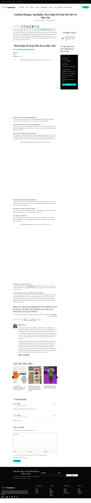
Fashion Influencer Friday (43, 11)
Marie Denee (38, 20)
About (3, 1)
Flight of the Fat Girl (45, 29)
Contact (18, 1)
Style (27, 7)
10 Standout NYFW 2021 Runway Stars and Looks (50, 386)
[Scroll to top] (3, 500)
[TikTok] (17, 497)
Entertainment (44, 7)
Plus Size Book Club (66, 492)
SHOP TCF (85, 7)
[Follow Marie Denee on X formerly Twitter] (22, 355)
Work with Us (8, 1)
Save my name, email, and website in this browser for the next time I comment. (30, 455)
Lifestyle (37, 7)
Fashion (79, 488)
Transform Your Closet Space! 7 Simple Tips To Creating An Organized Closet (34, 388)
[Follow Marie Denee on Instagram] (24, 355)
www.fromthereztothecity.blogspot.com (25, 49)
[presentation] (19, 375)
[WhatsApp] (35, 26)
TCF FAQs (37, 491)
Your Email (64, 64)
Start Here (21, 7)
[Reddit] (30, 26)
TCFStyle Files (80, 492)
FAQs (14, 1)
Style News (51, 11)
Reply (55, 404)
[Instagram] (7, 497)
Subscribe (69, 84)
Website (45, 451)
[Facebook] (22, 26)
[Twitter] (5, 497)
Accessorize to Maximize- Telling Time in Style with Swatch (19, 387)
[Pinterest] (32, 26)
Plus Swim (65, 488)
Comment (16, 434)
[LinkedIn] (27, 26)
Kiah (18, 403)
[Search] (75, 27)
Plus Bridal (65, 490)
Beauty (51, 490)
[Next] (57, 377)
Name (15, 451)
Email (30, 451)
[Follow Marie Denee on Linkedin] (26, 355)
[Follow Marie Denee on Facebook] (19, 355)
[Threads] (10, 497)
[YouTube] (12, 497)
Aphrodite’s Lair (31, 286)
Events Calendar (68, 7)
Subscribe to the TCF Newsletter (20, 457)
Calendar (65, 491)
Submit (72, 475)
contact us (54, 314)
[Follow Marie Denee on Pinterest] (28, 355)
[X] (25, 26)
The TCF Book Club (59, 7)
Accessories (79, 491)
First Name (64, 58)
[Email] (38, 26)
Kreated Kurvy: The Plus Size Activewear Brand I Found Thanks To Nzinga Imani (70, 38)
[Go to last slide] (13, 377)
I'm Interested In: (66, 69)
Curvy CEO (51, 7)
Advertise (37, 490)
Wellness (32, 7)
